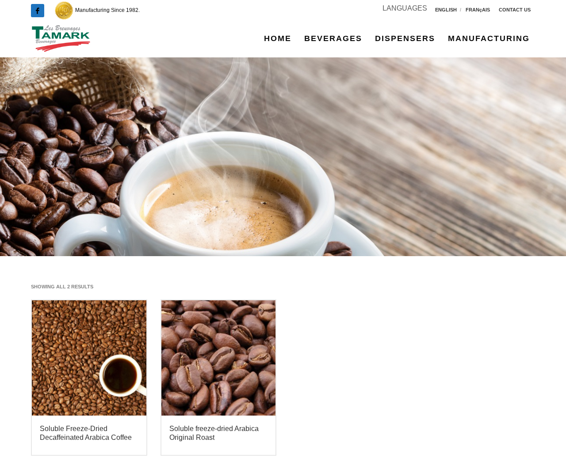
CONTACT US (515, 9)
